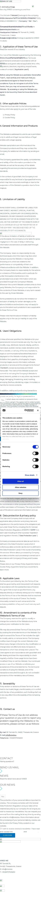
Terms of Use (6, 749)
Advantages (21, 878)
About (3, 55)
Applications (12, 878)
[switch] (36, 453)
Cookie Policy (7, 755)
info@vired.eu (10, 735)
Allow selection (20, 487)
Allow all (20, 481)
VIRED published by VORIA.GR (16, 392)
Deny (20, 493)
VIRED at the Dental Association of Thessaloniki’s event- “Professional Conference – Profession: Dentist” (18, 227)
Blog (2, 46)
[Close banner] (38, 410)
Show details (29, 475)
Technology (31, 878)
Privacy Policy (7, 752)
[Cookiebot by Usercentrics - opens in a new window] (25, 410)
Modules (3, 878)
